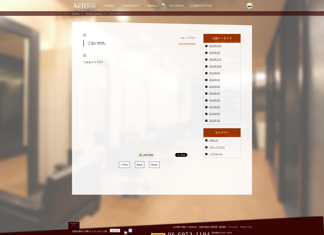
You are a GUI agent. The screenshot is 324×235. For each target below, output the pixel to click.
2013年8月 (214, 114)
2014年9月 (214, 73)
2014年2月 (214, 100)
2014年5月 (214, 86)
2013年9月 (214, 107)
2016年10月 (215, 46)
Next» (154, 164)
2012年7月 (214, 120)
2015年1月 (214, 52)
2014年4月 (214, 93)
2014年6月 (214, 80)
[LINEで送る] (146, 155)
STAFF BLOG (94, 13)
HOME (76, 13)
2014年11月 (215, 59)
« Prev (124, 164)
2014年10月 (215, 66)
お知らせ (213, 140)
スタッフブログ (217, 147)
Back (139, 164)
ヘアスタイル (216, 154)
